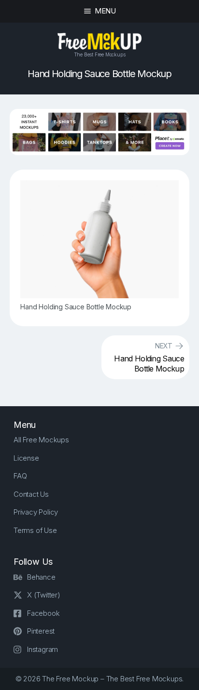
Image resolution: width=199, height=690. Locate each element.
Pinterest (41, 631)
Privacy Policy (36, 512)
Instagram (42, 649)
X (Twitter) (43, 594)
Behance (41, 577)
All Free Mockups (41, 439)
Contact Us (31, 494)
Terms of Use (35, 530)
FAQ (20, 475)
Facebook (43, 613)
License (26, 458)
